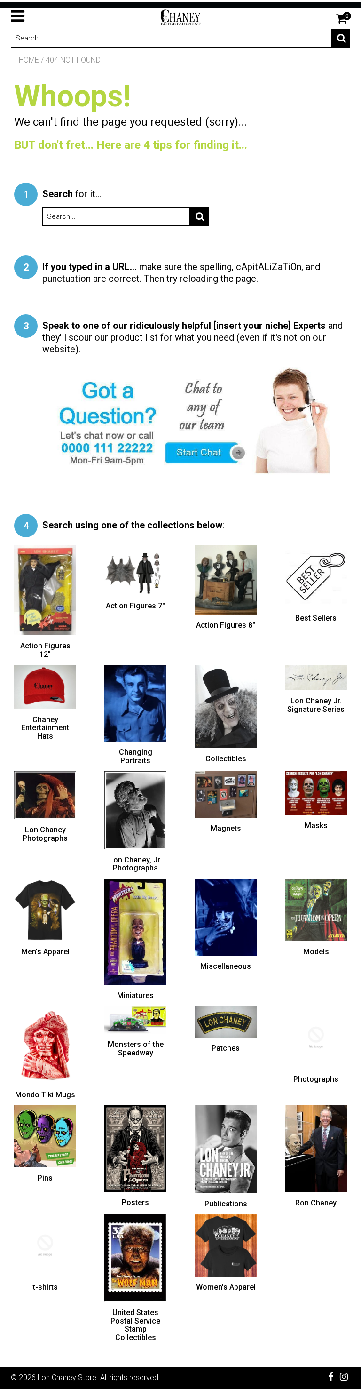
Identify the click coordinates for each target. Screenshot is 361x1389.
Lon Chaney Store (67, 1377)
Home (29, 60)
